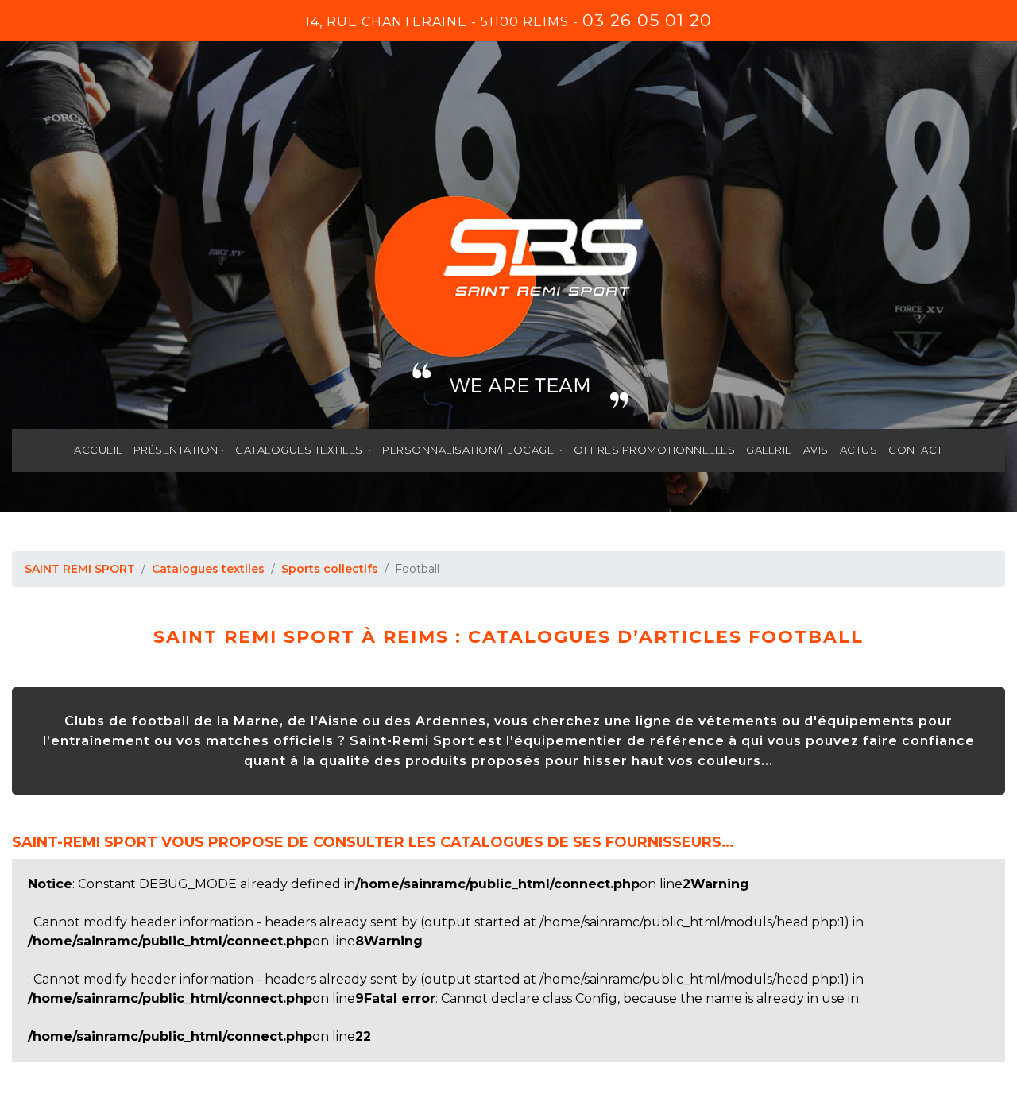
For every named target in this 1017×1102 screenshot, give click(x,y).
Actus (859, 449)
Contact (915, 449)
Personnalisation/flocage (469, 449)
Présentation (175, 449)
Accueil (98, 449)
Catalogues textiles (300, 449)
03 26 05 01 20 (647, 20)
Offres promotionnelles (654, 449)
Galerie (769, 449)
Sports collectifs (329, 569)
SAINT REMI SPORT (80, 569)
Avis (816, 449)
